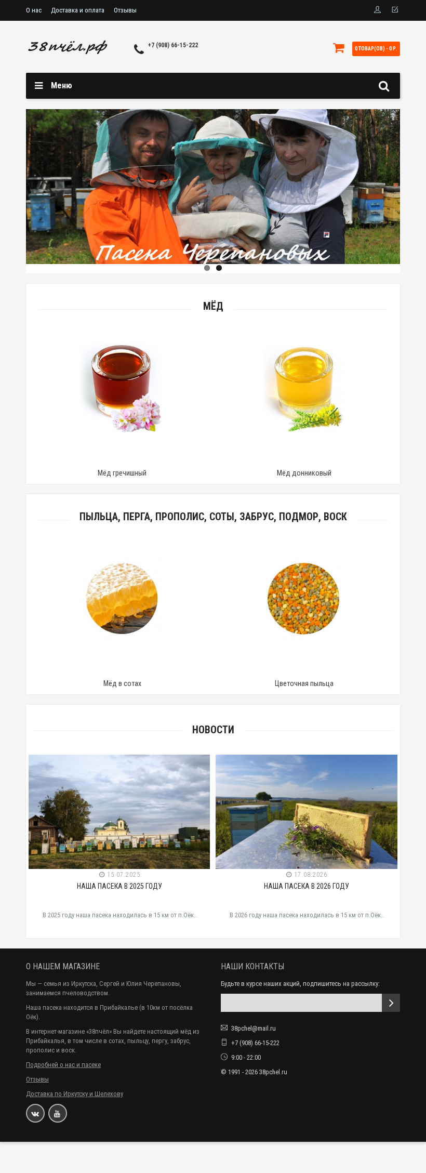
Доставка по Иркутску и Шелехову (74, 1094)
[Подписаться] (391, 1003)
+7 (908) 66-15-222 (173, 45)
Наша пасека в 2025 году (119, 886)
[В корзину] (97, 459)
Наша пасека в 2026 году (306, 886)
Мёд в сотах (122, 683)
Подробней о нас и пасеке (63, 1065)
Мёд (213, 306)
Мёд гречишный (122, 473)
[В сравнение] (145, 459)
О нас (34, 10)
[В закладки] (121, 459)
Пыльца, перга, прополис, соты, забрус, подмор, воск (213, 517)
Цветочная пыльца (304, 683)
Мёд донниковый (304, 473)
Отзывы (125, 10)
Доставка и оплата (77, 10)
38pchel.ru (273, 1072)
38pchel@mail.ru (253, 1028)
